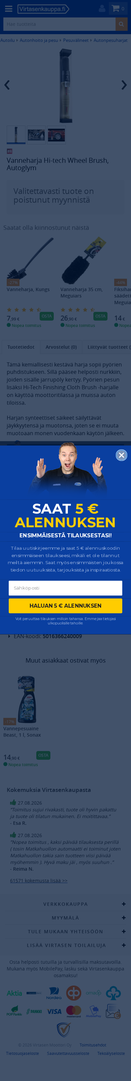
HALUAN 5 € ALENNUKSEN (66, 606)
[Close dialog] (122, 455)
